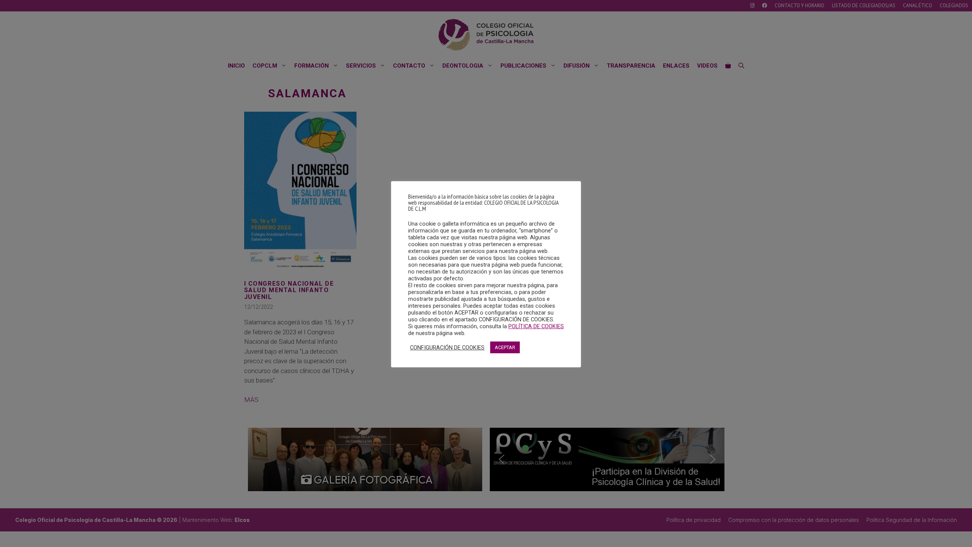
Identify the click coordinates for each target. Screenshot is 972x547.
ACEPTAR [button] (505, 347)
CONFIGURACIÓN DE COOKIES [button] (447, 347)
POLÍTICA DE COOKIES (536, 326)
